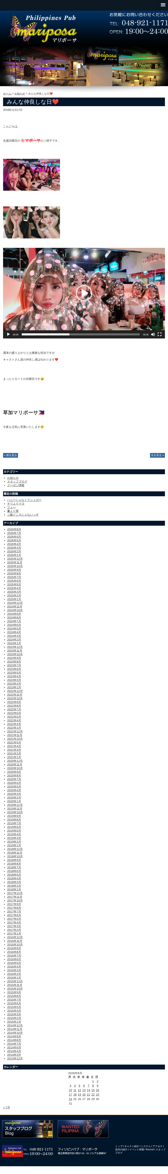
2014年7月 (14, 1043)
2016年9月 (14, 948)
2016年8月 (14, 952)
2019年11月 (14, 808)
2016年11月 (14, 941)
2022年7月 (14, 709)
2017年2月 (14, 929)
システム (146, 1146)
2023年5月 (14, 672)
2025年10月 (15, 566)
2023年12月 (15, 647)
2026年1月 (14, 555)
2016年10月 (15, 944)
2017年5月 (14, 918)
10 (70, 1090)
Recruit (150, 1149)
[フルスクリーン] (160, 334)
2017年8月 (14, 907)
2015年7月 (14, 999)
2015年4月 (14, 1010)
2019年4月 (14, 834)
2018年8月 (14, 863)
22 (93, 1094)
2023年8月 (14, 661)
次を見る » (157, 455)
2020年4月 (14, 790)
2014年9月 (14, 1036)
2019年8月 (14, 819)
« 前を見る (10, 455)
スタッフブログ (17, 481)
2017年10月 (15, 900)
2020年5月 (14, 786)
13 (84, 1090)
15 (93, 1090)
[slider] (81, 334)
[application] (84, 293)
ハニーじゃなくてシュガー (24, 500)
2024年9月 (14, 613)
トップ (119, 1146)
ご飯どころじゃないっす (23, 514)
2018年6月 (14, 871)
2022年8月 (14, 705)
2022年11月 (14, 694)
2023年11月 (14, 650)
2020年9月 (14, 771)
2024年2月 (14, 639)
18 (75, 1094)
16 (97, 1090)
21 (88, 1094)
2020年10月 (15, 768)
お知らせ (19, 93)
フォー (11, 507)
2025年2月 (14, 595)
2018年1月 (14, 889)
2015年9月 (14, 992)
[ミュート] (153, 334)
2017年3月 (14, 926)
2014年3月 (14, 1054)
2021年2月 (14, 753)
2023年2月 (14, 683)
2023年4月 (14, 676)
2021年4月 (14, 746)
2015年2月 (14, 1018)
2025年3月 (14, 591)
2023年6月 (14, 669)
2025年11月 (14, 562)
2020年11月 (14, 764)
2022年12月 (15, 691)
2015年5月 (14, 1007)
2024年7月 (14, 621)
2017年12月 (15, 893)
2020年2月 (14, 797)
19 (79, 1094)
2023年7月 (14, 665)
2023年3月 (14, 680)
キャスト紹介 (131, 1146)
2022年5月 (14, 716)
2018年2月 (14, 885)
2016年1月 (14, 977)
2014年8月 (14, 1040)
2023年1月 (14, 687)
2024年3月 (14, 636)
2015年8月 (14, 996)
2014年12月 (15, 1025)
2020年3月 (14, 794)
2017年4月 (14, 922)
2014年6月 (14, 1047)
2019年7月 (14, 823)
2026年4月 (14, 544)
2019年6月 (14, 827)
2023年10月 (15, 654)
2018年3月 (14, 882)
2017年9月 (14, 904)
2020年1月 (14, 801)
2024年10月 (15, 610)
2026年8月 (14, 529)
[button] (84, 293)
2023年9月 (14, 658)
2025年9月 (14, 569)
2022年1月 (14, 727)
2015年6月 (14, 1003)
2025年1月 (14, 599)
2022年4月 (14, 720)
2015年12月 (15, 981)
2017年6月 (14, 915)
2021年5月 (14, 742)
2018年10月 (15, 856)
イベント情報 (136, 1149)
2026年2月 (14, 551)
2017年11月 (14, 896)
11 (74, 1090)
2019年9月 (14, 816)
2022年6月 (14, 713)
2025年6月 (14, 580)
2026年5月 (14, 540)
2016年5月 (14, 963)
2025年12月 (15, 558)
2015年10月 (15, 988)
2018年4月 (14, 878)
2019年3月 (14, 838)
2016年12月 (15, 937)
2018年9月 (14, 860)
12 (79, 1090)
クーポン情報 (15, 485)
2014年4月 (14, 1051)
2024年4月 (14, 632)
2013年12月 (15, 1058)
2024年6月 (14, 625)
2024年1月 (14, 643)
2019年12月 (15, 805)
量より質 (13, 511)
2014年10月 (15, 1032)
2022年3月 (14, 724)
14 (88, 1090)
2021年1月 (14, 757)
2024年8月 (14, 617)
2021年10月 (15, 738)
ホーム (7, 93)
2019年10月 (15, 812)
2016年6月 (14, 959)
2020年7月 (14, 779)
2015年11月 (14, 985)
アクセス (157, 1146)
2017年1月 (14, 933)
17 (70, 1094)
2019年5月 (14, 830)
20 (84, 1094)
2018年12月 (15, 849)
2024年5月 (14, 628)
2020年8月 (14, 775)
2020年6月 (14, 783)
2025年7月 (14, 577)
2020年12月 (15, 760)
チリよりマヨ (15, 503)
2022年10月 (15, 698)
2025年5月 (14, 584)
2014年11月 (14, 1029)
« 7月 (6, 1107)
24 (70, 1099)
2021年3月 (14, 749)
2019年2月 (14, 841)
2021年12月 (15, 731)
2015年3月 (14, 1014)
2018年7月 (14, 867)
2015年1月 (14, 1021)
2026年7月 (14, 533)
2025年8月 (14, 573)
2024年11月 (14, 606)
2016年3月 (14, 970)
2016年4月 (14, 966)
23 (97, 1094)
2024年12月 (15, 602)
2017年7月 (14, 911)
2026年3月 (14, 547)
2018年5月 (14, 874)
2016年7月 (14, 955)
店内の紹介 (121, 1149)
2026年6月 (14, 536)
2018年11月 (14, 852)
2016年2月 (14, 974)
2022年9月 (14, 702)
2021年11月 (14, 735)
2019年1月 (14, 845)
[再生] (8, 334)
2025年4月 (14, 588)
